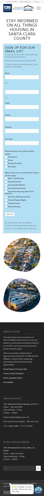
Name (8, 73)
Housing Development (16, 188)
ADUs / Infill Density (15, 178)
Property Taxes (13, 203)
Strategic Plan (21, 369)
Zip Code (9, 139)
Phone (7, 115)
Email (7, 103)
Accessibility (8, 382)
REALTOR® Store (25, 2)
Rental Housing (13, 206)
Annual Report (9, 369)
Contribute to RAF (11, 2)
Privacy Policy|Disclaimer (13, 373)
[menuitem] (11, 1)
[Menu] (37, 8)
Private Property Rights (16, 200)
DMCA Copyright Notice (12, 378)
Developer (11, 167)
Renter (10, 160)
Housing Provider (14, 163)
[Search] (32, 8)
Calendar (36, 2)
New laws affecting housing (18, 197)
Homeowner (12, 157)
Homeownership (14, 182)
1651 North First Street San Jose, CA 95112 (20, 404)
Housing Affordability (16, 185)
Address (8, 127)
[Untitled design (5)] (18, 8)
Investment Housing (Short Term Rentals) (19, 193)
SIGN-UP (9, 214)
